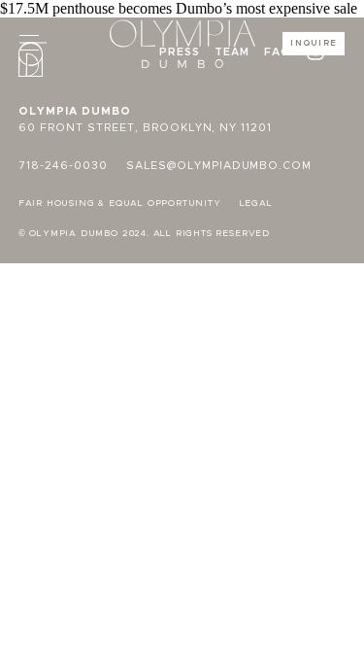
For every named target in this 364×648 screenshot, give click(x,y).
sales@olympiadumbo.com (219, 165)
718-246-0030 (63, 165)
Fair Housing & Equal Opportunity (119, 203)
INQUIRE (313, 43)
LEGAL (256, 203)
